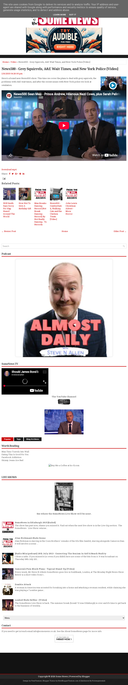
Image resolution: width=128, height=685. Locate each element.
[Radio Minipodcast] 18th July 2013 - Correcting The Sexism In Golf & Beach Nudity (60, 553)
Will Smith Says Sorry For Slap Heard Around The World (9, 210)
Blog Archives (32, 439)
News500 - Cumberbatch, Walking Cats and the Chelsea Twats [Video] (56, 211)
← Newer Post (9, 231)
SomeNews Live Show (65, 513)
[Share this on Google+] (16, 173)
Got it (72, 14)
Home (5, 62)
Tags (19, 439)
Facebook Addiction (11, 457)
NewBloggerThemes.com (68, 681)
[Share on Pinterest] (20, 173)
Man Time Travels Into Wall (15, 451)
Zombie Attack (23, 584)
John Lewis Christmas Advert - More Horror (71, 208)
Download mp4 (9, 169)
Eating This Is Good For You (15, 454)
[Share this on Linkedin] (23, 173)
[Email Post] (4, 178)
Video (14, 62)
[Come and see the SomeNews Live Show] (64, 510)
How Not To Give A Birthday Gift (25, 206)
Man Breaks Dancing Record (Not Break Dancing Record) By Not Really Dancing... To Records (40, 214)
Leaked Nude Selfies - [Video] (31, 599)
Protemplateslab (98, 681)
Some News (62, 676)
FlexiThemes (36, 681)
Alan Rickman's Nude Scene (30, 538)
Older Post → (120, 231)
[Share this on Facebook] (9, 173)
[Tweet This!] (12, 173)
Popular (7, 439)
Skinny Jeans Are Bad (12, 460)
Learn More (59, 14)
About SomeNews (74, 631)
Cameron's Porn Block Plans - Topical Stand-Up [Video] (44, 568)
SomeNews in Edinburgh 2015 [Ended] (35, 522)
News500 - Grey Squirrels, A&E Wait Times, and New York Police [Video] (60, 69)
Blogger (86, 676)
